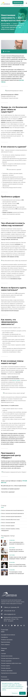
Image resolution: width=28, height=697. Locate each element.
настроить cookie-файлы (8, 686)
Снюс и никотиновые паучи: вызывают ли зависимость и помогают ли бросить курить (16, 544)
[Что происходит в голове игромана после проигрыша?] (5, 572)
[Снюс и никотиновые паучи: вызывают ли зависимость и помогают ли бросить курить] (5, 543)
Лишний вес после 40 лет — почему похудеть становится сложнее (16, 551)
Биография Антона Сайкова (8, 634)
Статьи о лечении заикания (8, 522)
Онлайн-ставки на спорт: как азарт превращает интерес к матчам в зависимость (17, 558)
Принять (22, 693)
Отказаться (15, 693)
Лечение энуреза (5, 665)
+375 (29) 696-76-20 (18, 5)
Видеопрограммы (5, 642)
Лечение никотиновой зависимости (10, 658)
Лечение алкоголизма (6, 656)
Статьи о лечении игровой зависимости (11, 516)
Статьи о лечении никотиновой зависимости (12, 513)
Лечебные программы (7, 639)
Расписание (4, 677)
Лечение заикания (5, 668)
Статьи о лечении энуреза (7, 525)
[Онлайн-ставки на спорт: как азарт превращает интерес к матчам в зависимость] (5, 558)
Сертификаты (4, 637)
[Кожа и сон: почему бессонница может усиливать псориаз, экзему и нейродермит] (5, 565)
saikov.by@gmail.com (10, 614)
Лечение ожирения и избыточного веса (11, 663)
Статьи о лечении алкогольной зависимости (12, 510)
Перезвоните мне (17, 2)
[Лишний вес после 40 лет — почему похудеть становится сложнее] (5, 550)
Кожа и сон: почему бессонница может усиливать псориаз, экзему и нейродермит (18, 566)
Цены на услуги (5, 679)
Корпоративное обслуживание (9, 673)
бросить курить (16, 380)
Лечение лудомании (6, 661)
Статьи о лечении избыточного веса (10, 519)
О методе (3, 653)
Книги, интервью (5, 644)
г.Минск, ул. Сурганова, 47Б (11, 607)
